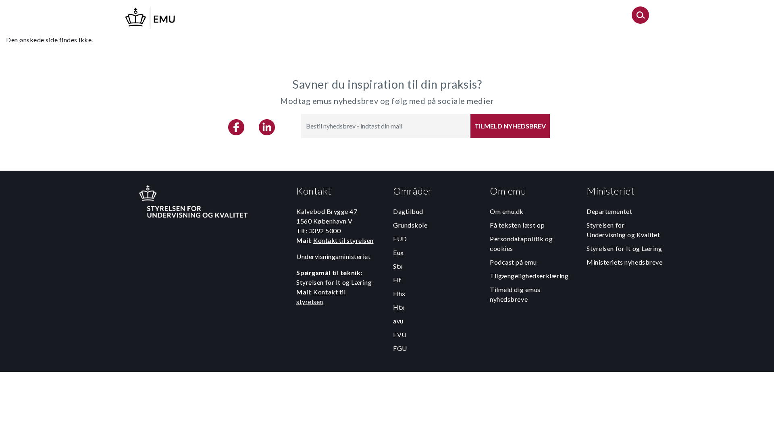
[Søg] (640, 17)
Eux (398, 252)
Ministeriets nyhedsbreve (624, 262)
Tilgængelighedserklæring (529, 276)
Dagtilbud (408, 211)
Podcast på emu (513, 262)
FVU (400, 334)
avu (398, 321)
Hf (397, 280)
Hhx (399, 293)
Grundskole (410, 225)
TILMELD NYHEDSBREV (510, 126)
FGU (400, 348)
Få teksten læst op (517, 225)
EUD (400, 238)
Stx (398, 266)
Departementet (609, 211)
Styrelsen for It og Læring (624, 248)
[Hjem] (151, 16)
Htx (399, 307)
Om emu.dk (507, 211)
